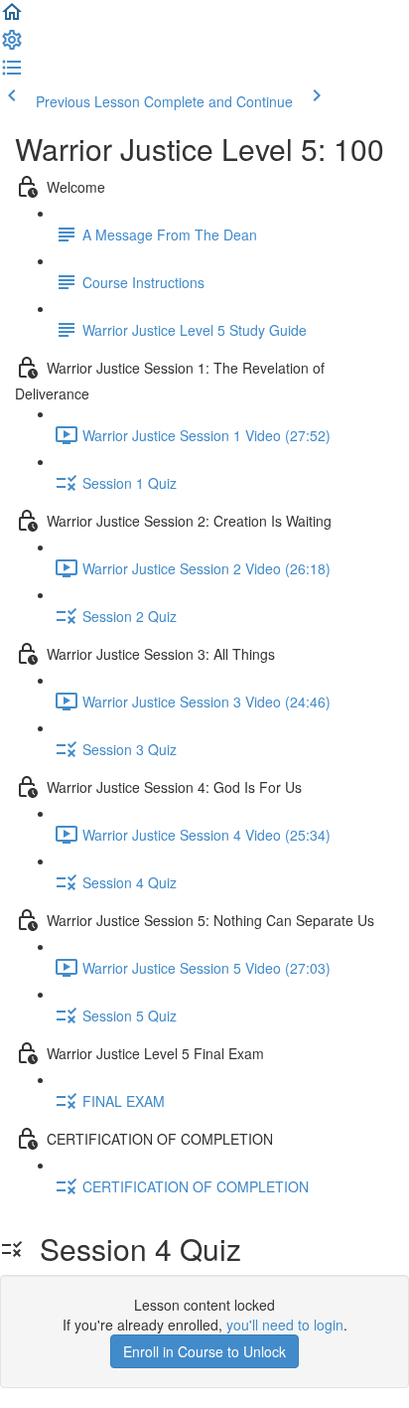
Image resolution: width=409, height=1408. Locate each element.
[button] (12, 18)
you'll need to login (284, 1324)
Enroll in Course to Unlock (204, 1351)
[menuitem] (12, 46)
